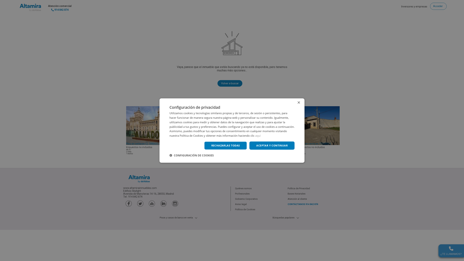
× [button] (298, 102)
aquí (258, 135)
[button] (191, 155)
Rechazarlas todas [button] (225, 145)
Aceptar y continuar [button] (272, 145)
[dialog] (232, 130)
